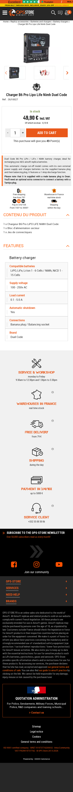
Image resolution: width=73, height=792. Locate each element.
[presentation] (5, 72)
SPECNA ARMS (61, 5)
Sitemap (36, 726)
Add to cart (47, 133)
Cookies (36, 736)
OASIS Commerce (42, 759)
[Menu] (5, 12)
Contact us (37, 712)
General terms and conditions (36, 741)
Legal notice (36, 731)
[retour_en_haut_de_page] (68, 471)
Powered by (28, 759)
